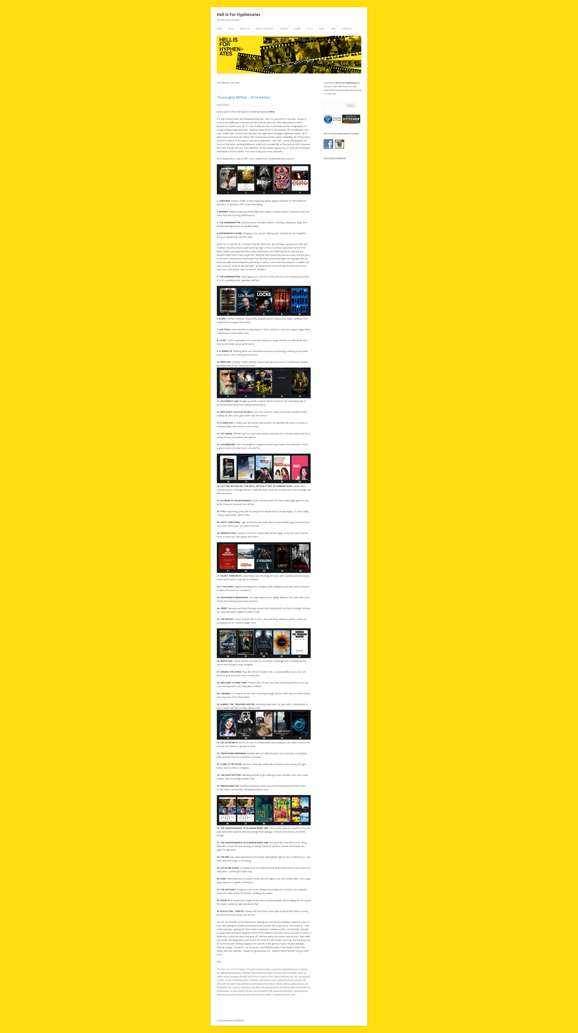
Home (219, 28)
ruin (230, 987)
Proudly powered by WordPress (230, 1020)
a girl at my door (263, 969)
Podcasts (346, 28)
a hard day (276, 969)
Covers (297, 28)
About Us (244, 28)
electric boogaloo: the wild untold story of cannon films (248, 976)
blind (270, 972)
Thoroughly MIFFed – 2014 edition (243, 97)
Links (333, 28)
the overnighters (261, 990)
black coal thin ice (259, 972)
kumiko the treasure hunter (289, 980)
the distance (301, 987)
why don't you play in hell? (259, 994)
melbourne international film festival (258, 983)
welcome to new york (226, 994)
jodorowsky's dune (267, 980)
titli (270, 990)
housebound (304, 976)
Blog (231, 28)
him (295, 976)
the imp (249, 990)
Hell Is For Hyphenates (238, 14)
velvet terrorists (300, 990)
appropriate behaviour (231, 972)
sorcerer (236, 987)
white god (241, 994)
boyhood (277, 972)
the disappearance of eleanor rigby (278, 987)
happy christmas (281, 976)
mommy (279, 983)
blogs (241, 969)
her (291, 976)
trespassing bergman (282, 990)
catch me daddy (289, 972)
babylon (246, 972)
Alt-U (309, 28)
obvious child (290, 983)
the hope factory (237, 990)
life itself (231, 983)
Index (321, 28)
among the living (289, 969)
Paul (293, 994)
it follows (254, 980)
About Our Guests (264, 28)
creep (300, 972)
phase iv (300, 983)
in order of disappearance (237, 980)
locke (238, 983)
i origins (220, 980)
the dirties (256, 987)
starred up (246, 987)
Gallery (283, 28)
